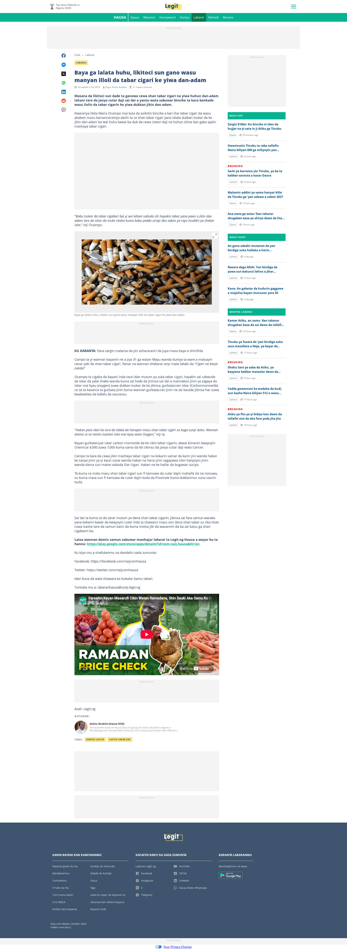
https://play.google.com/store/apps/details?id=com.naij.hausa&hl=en (143, 544)
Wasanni (149, 17)
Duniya (184, 17)
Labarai (199, 17)
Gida (77, 55)
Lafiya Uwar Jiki (120, 739)
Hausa (120, 17)
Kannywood (167, 17)
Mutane (228, 17)
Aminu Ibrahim (119, 87)
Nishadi (213, 17)
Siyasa (134, 17)
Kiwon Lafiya (95, 739)
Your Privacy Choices (177, 947)
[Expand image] (214, 235)
